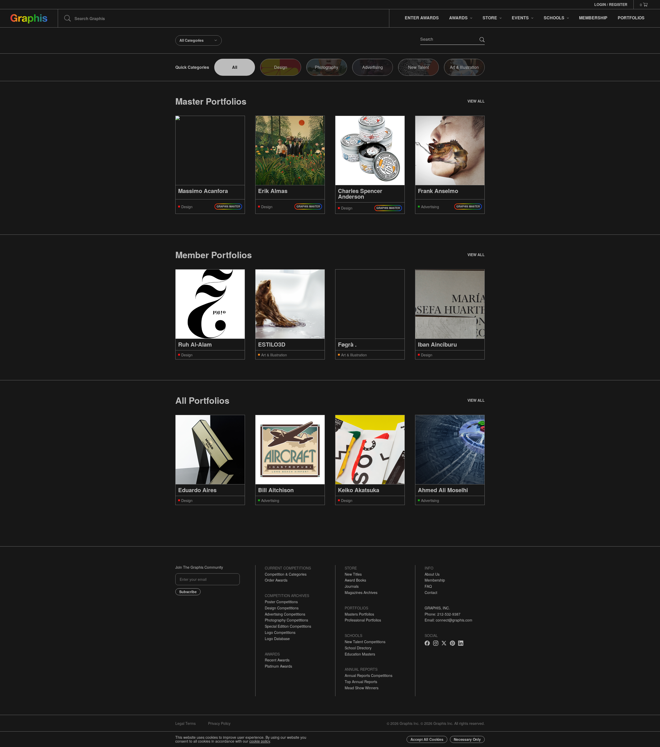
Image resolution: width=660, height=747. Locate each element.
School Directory (358, 647)
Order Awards (276, 580)
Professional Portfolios (363, 620)
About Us (432, 574)
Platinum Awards (278, 666)
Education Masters (360, 654)
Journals (352, 586)
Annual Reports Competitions (368, 675)
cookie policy (259, 741)
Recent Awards (277, 659)
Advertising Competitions (285, 614)
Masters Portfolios (359, 614)
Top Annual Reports (361, 681)
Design (280, 67)
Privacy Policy (219, 723)
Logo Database (277, 638)
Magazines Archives (361, 592)
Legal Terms (185, 723)
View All (476, 101)
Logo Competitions (280, 632)
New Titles (353, 574)
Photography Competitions (286, 620)
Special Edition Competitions (288, 626)
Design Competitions (282, 607)
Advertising (372, 67)
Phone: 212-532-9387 (442, 614)
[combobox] (198, 40)
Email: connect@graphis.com (448, 620)
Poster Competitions (281, 601)
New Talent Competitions (365, 641)
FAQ (428, 586)
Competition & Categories (286, 574)
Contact (431, 592)
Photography (326, 67)
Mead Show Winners (361, 687)
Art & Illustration (464, 67)
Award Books (355, 580)
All (234, 67)
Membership (435, 580)
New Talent (418, 67)
